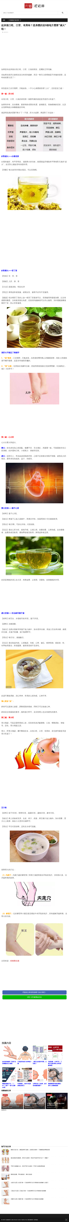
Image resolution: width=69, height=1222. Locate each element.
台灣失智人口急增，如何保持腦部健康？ (12, 1104)
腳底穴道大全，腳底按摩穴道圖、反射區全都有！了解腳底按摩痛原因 (30, 1150)
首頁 (4, 20)
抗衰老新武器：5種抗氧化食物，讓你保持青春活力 (56, 1104)
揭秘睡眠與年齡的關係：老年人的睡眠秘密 (34, 1104)
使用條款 (36, 1219)
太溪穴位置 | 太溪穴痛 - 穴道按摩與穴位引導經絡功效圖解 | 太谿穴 (29, 1182)
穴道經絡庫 (7, 1219)
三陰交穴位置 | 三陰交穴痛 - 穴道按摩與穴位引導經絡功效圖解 (28, 1191)
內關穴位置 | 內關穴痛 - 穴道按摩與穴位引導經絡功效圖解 (27, 1199)
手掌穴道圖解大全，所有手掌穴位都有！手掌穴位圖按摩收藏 (28, 1166)
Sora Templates (22, 1219)
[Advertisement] (34, 53)
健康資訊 (6, 32)
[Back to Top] (66, 1219)
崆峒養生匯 (14, 961)
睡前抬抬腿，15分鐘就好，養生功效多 (21, 1174)
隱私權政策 (30, 1219)
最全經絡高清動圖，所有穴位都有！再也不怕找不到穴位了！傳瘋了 (30, 1158)
